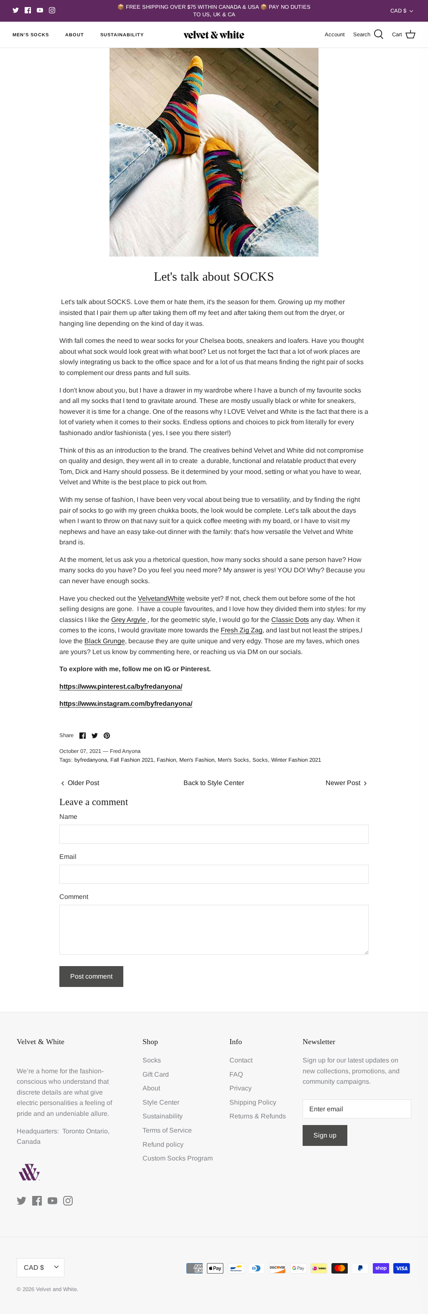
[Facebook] (28, 10)
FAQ (236, 1074)
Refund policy (163, 1144)
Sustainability (122, 34)
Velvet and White (56, 1289)
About (74, 34)
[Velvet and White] (214, 34)
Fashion (166, 760)
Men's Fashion (196, 760)
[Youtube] (40, 10)
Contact (240, 1060)
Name (68, 816)
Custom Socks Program (178, 1158)
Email (67, 856)
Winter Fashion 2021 (296, 760)
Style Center (161, 1102)
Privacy (240, 1088)
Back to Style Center (213, 782)
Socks (260, 760)
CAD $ (398, 11)
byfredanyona (90, 760)
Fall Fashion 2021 (131, 760)
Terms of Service (167, 1130)
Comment (73, 896)
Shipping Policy (252, 1102)
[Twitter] (16, 10)
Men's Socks (31, 34)
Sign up (324, 1135)
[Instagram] (52, 10)
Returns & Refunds (257, 1116)
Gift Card (156, 1074)
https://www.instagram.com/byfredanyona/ (125, 703)
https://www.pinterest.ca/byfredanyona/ (120, 686)
